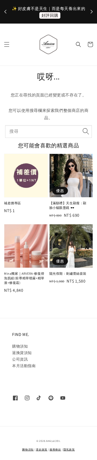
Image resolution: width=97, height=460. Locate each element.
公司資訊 (20, 359)
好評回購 (49, 15)
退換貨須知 (22, 352)
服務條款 (55, 449)
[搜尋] (86, 131)
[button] (7, 44)
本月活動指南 (24, 365)
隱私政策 (69, 449)
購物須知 (20, 346)
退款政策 (41, 449)
